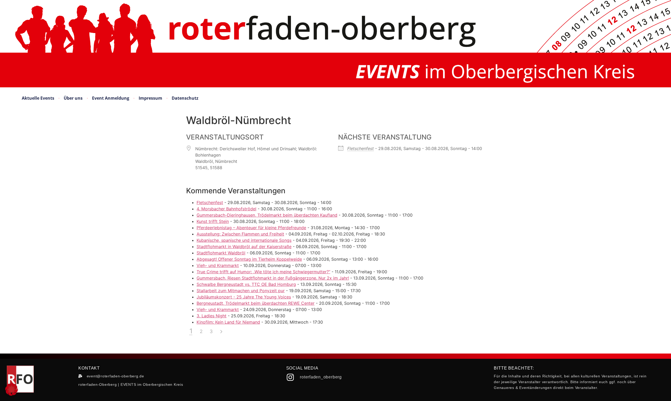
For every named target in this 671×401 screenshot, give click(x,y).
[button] (11, 389)
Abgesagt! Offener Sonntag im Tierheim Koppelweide (249, 259)
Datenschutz (185, 98)
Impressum (150, 98)
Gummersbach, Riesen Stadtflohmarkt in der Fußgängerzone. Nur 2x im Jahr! (273, 278)
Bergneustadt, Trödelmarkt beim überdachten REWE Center (256, 303)
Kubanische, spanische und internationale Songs (244, 240)
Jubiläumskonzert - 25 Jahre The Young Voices (244, 297)
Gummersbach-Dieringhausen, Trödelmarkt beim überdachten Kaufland (267, 215)
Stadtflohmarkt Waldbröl (221, 252)
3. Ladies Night (211, 315)
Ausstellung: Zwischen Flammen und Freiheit (240, 234)
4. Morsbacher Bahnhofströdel (226, 208)
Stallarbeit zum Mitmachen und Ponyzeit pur (241, 290)
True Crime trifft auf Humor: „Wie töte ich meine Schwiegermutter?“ (263, 271)
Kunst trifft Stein (213, 221)
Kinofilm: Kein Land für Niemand (228, 322)
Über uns (73, 98)
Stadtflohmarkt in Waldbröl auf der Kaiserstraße (244, 246)
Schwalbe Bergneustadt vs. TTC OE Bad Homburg (246, 284)
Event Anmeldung (110, 98)
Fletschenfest (360, 148)
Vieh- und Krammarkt (218, 265)
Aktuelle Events (38, 98)
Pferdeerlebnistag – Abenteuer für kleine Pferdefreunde (251, 227)
